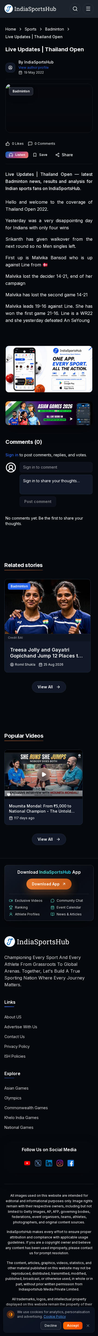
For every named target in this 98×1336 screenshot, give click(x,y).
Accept (73, 1325)
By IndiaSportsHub (36, 62)
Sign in (12, 455)
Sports (30, 29)
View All (45, 686)
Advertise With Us (20, 1026)
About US (13, 1017)
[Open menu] (88, 8)
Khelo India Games (21, 1117)
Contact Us (14, 1036)
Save (43, 155)
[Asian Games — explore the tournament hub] (49, 413)
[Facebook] (70, 1163)
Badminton (54, 29)
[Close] (88, 1325)
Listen (20, 155)
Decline (51, 1325)
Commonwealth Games (26, 1107)
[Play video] (43, 774)
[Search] (75, 8)
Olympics (13, 1098)
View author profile (34, 67)
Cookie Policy (55, 1316)
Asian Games (16, 1088)
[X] (38, 1163)
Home (10, 29)
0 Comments (45, 143)
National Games (18, 1127)
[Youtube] (27, 1163)
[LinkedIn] (49, 1163)
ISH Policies (15, 1056)
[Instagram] (60, 1163)
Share (67, 154)
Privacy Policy (17, 1046)
